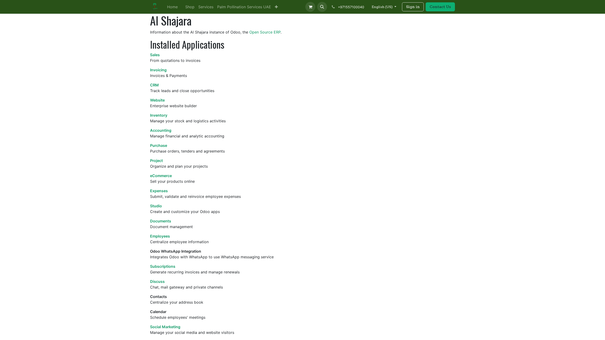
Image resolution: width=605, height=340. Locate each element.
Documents (160, 221)
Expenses (159, 190)
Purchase (158, 145)
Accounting (160, 130)
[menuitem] (172, 7)
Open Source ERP (265, 32)
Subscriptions (162, 266)
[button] (322, 7)
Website (157, 100)
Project (156, 160)
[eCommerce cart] (310, 7)
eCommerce (161, 175)
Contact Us (440, 6)
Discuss (157, 281)
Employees (160, 236)
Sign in (413, 6)
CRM (154, 85)
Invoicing (158, 70)
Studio (156, 206)
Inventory (158, 115)
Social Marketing (165, 326)
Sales (155, 54)
